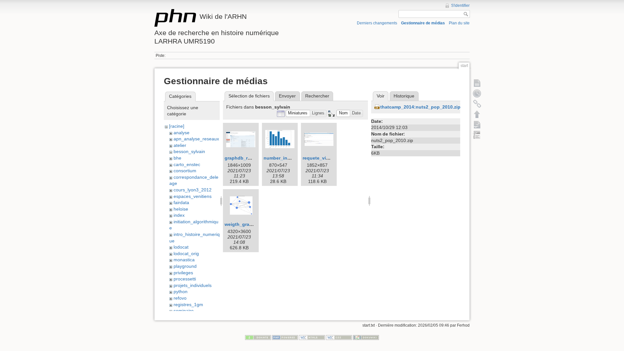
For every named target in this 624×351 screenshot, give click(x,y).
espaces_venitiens (193, 196)
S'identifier (460, 5)
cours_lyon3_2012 (193, 189)
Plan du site (459, 23)
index (179, 215)
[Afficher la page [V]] (477, 83)
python (181, 291)
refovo (180, 298)
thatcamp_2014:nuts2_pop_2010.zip (420, 107)
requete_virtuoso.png (327, 158)
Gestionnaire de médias (423, 23)
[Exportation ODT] (477, 124)
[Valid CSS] (339, 337)
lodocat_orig (186, 253)
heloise (181, 209)
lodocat (181, 247)
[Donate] (258, 337)
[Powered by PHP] (285, 337)
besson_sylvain (189, 151)
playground (185, 266)
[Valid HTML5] (312, 337)
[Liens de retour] (477, 103)
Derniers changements (377, 23)
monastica (184, 259)
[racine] (176, 126)
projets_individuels (193, 285)
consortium (185, 170)
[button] (298, 113)
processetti (185, 278)
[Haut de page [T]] (477, 114)
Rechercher (317, 95)
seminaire (184, 310)
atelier (180, 145)
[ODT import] (477, 135)
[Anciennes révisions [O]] (477, 93)
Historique (404, 95)
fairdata (181, 202)
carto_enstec (187, 164)
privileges (183, 272)
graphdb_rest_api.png (249, 158)
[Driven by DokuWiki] (366, 337)
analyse (181, 132)
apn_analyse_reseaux (196, 138)
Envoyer (287, 95)
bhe (177, 158)
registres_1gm (188, 304)
